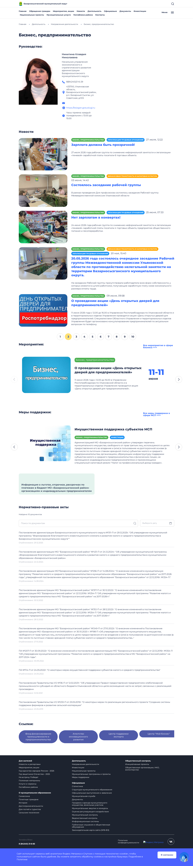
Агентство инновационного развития (78, 737)
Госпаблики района (83, 15)
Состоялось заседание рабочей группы (106, 185)
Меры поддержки (80, 777)
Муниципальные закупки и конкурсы (90, 808)
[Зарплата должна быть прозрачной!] (43, 154)
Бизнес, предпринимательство (88, 140)
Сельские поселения (29, 812)
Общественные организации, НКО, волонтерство (142, 768)
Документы (125, 11)
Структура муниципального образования (92, 789)
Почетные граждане (28, 799)
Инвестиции (140, 11)
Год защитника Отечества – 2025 (34, 774)
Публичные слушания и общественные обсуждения (91, 826)
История (23, 803)
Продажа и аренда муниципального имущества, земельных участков (89, 804)
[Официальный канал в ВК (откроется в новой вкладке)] (171, 841)
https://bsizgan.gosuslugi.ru (80, 108)
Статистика (77, 786)
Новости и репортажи (30, 764)
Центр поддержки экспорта (119, 735)
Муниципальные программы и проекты (91, 774)
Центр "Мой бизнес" (159, 734)
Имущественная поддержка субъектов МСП (113, 429)
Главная (23, 11)
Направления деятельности (85, 764)
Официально (110, 11)
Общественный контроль (138, 761)
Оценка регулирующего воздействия (90, 811)
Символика (24, 796)
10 (132, 336)
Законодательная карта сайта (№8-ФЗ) (90, 830)
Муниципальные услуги (59, 15)
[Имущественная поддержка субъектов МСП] (46, 442)
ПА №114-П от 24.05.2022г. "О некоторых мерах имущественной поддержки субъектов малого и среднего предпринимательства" (89, 670)
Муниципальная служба (83, 796)
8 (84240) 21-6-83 (27, 844)
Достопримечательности (31, 806)
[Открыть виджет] (184, 857)
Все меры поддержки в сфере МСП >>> (156, 414)
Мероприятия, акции (63, 11)
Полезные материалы (29, 780)
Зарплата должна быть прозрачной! (103, 145)
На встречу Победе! (28, 777)
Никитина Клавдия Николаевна (74, 56)
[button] (178, 379)
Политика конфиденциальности (128, 841)
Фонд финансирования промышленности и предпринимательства (38, 737)
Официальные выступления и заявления (92, 793)
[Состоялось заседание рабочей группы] (43, 190)
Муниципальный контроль (85, 815)
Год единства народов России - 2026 (36, 771)
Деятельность (94, 11)
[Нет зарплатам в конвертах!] (43, 227)
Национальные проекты (32, 15)
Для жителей (25, 761)
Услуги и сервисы (27, 784)
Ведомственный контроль (84, 818)
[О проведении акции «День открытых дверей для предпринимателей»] (43, 310)
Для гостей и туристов (30, 809)
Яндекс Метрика (72, 853)
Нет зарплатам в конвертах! (95, 217)
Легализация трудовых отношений (125, 140)
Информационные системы (85, 821)
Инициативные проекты (137, 764)
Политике (22, 859)
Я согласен (167, 855)
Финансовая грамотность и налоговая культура (132, 176)
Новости (81, 11)
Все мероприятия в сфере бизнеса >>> (158, 346)
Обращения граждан (39, 11)
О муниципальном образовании (35, 793)
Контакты (100, 15)
